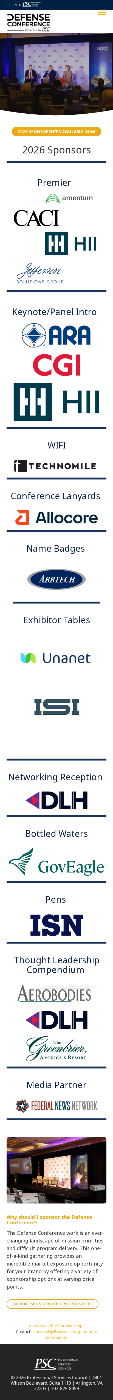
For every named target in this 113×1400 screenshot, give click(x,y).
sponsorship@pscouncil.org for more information (64, 1334)
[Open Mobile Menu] (102, 12)
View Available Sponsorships (56, 1325)
